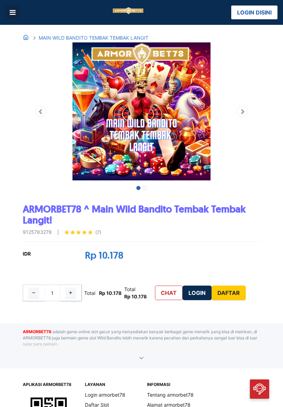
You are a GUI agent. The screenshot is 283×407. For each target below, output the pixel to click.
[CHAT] (259, 388)
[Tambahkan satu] (71, 293)
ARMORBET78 (37, 331)
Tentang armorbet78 (170, 395)
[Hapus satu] (34, 293)
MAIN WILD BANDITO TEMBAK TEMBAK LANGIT (93, 38)
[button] (40, 111)
